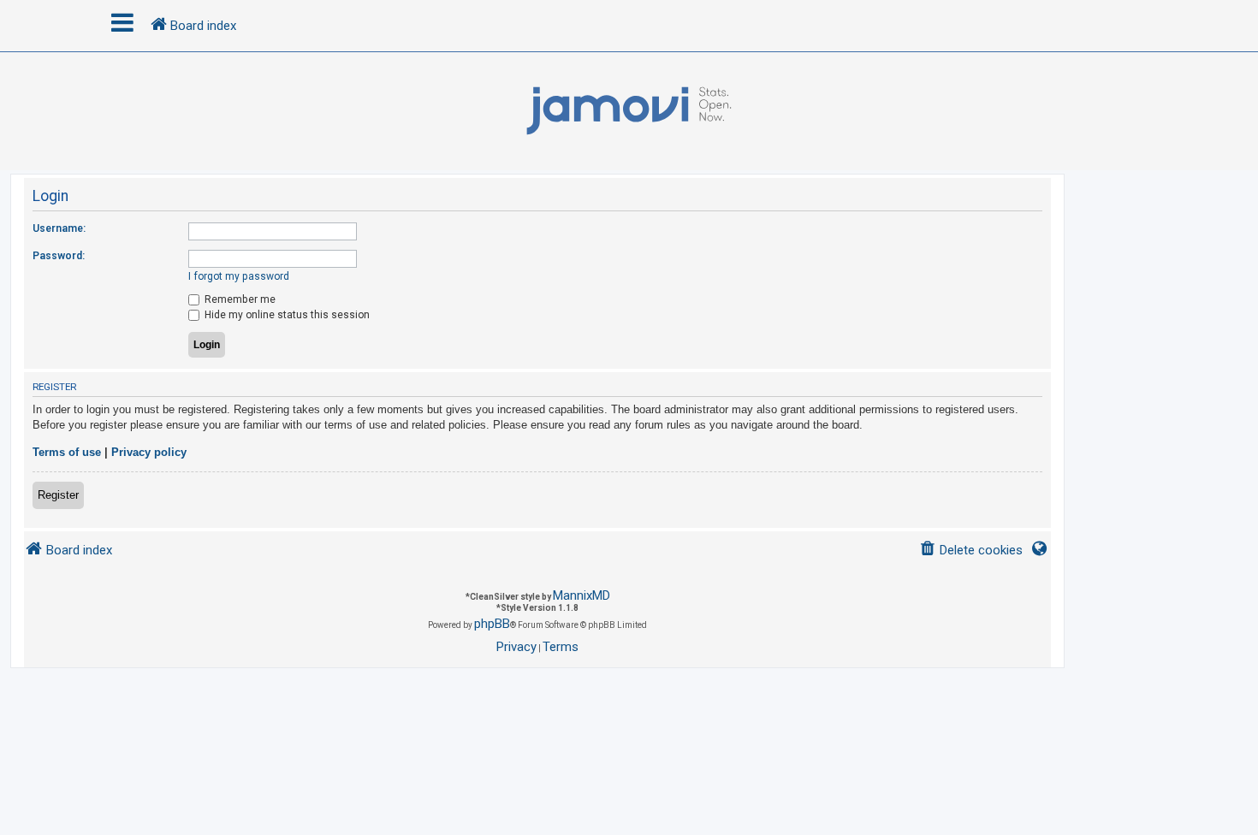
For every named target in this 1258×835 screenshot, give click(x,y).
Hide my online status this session (286, 315)
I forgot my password (238, 276)
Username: (59, 228)
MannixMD (581, 595)
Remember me (239, 299)
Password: (59, 256)
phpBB (492, 623)
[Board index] (629, 111)
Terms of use (67, 452)
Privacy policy (149, 452)
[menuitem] (971, 550)
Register (58, 495)
